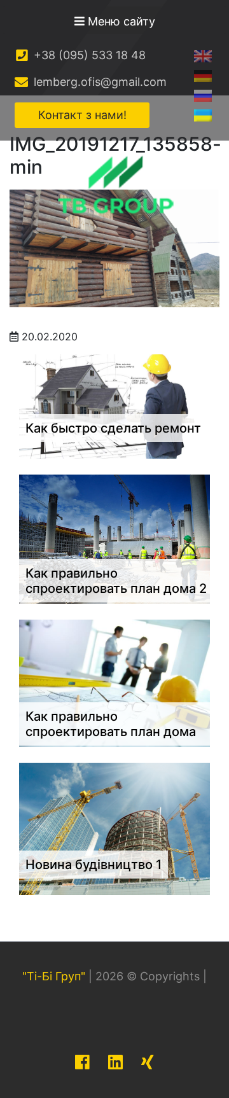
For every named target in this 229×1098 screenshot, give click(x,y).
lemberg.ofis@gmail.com (99, 81)
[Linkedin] (115, 1062)
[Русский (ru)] (203, 95)
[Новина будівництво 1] (114, 827)
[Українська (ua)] (203, 114)
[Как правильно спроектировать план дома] (114, 682)
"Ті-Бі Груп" (53, 976)
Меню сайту (120, 21)
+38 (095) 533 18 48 (88, 55)
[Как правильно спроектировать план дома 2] (114, 538)
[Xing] (148, 1062)
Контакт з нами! (82, 115)
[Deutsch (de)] (203, 75)
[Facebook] (82, 1062)
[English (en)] (203, 55)
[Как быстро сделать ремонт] (114, 405)
